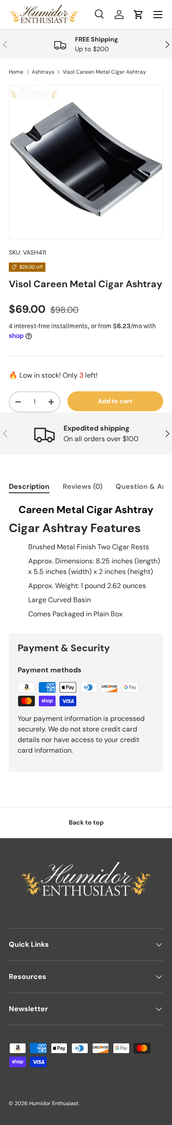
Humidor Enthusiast (54, 1103)
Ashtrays (43, 72)
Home (16, 72)
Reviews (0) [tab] (82, 486)
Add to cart (115, 401)
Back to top (86, 822)
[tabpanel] (86, 561)
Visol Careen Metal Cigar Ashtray (104, 72)
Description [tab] (29, 486)
